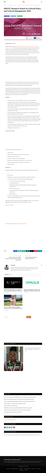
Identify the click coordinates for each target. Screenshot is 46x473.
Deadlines (21, 468)
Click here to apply (9, 205)
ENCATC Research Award (21, 223)
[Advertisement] (23, 73)
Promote (32, 468)
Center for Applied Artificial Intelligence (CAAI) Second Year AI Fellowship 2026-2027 (13, 308)
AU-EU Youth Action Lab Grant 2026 (10, 405)
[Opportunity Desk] (23, 2)
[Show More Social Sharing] (24, 16)
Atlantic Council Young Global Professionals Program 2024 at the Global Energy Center (13, 259)
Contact (26, 470)
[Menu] (4, 2)
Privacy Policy (38, 468)
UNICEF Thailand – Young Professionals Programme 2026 (15, 403)
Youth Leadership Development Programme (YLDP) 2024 (31, 258)
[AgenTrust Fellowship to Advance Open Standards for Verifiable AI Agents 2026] (33, 282)
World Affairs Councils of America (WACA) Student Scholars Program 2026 (18, 407)
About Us (8, 468)
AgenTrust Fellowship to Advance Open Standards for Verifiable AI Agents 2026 (32, 290)
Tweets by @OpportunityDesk (10, 419)
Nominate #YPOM (27, 468)
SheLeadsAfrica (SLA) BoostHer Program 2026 (13, 412)
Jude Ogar (6, 13)
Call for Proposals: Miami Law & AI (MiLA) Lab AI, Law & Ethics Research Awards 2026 (13, 290)
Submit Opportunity (14, 468)
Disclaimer (21, 470)
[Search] (41, 2)
